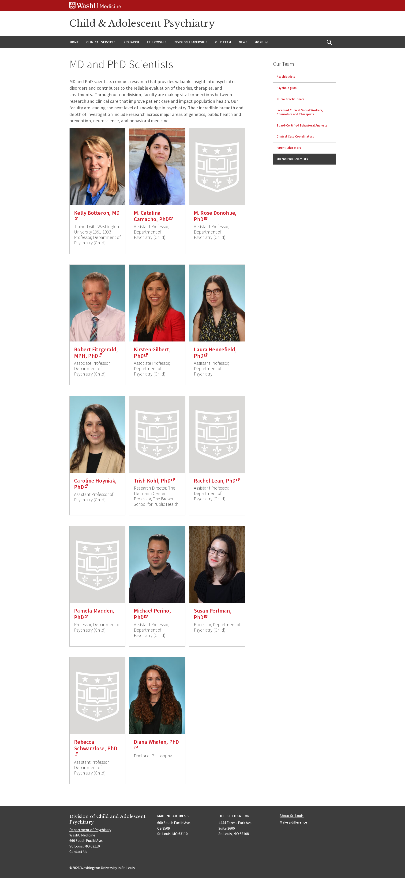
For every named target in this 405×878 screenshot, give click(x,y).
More (259, 42)
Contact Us (78, 851)
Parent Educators (289, 148)
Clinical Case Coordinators (295, 136)
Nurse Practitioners (290, 99)
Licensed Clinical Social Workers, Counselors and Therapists (300, 112)
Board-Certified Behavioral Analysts (302, 125)
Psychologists (286, 88)
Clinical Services (101, 42)
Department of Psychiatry (90, 829)
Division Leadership (191, 42)
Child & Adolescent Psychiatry (142, 23)
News (243, 42)
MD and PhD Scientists (292, 159)
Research (131, 42)
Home (74, 42)
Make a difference (293, 822)
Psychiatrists (286, 77)
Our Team (223, 42)
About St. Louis (292, 815)
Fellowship (157, 42)
